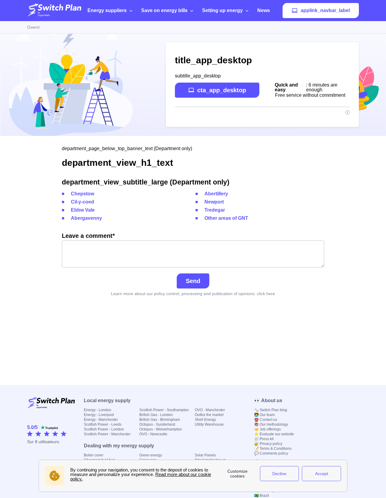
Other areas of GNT (226, 218)
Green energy (150, 455)
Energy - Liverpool (99, 415)
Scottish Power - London (104, 429)
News (263, 10)
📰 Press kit (264, 439)
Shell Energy (205, 420)
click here (266, 293)
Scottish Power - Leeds (103, 424)
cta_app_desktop (221, 90)
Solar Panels (205, 455)
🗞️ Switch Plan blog (270, 410)
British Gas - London (156, 415)
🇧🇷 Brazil (261, 495)
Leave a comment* (88, 235)
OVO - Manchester (210, 410)
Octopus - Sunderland (157, 424)
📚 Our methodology (271, 424)
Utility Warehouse (209, 424)
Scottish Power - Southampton (164, 410)
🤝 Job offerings (267, 429)
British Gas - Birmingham (159, 420)
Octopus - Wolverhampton (160, 429)
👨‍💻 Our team (264, 415)
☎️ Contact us (265, 420)
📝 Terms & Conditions (273, 448)
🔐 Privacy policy (268, 444)
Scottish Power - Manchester (107, 434)
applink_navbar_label (325, 10)
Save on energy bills (164, 10)
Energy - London (97, 410)
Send (193, 281)
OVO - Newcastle (153, 434)
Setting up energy (222, 10)
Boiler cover (93, 455)
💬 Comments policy (271, 453)
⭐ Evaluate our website (274, 434)
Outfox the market (209, 415)
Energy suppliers (107, 10)
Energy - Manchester (101, 420)
